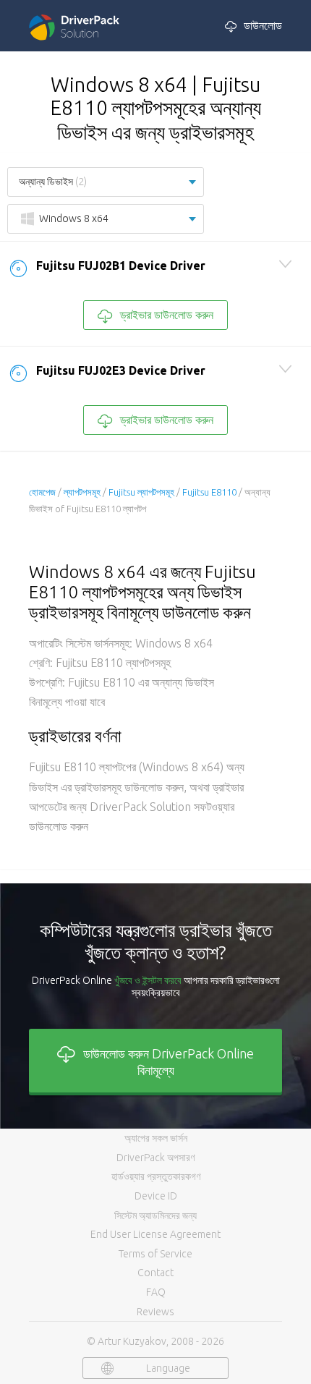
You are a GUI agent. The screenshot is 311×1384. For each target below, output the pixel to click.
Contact (155, 1272)
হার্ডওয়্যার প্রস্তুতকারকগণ (155, 1176)
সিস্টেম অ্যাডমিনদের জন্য (155, 1215)
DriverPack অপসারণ (155, 1157)
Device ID (156, 1196)
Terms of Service (155, 1254)
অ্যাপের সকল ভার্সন (155, 1138)
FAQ (156, 1292)
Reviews (155, 1311)
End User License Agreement (155, 1234)
